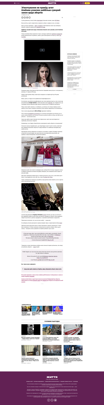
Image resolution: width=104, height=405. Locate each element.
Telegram (44, 280)
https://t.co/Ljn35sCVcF (42, 257)
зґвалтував (39, 20)
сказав (44, 214)
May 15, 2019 (51, 240)
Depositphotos (35, 87)
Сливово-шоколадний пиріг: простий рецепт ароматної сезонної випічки (73, 57)
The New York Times (27, 167)
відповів (50, 102)
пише (60, 223)
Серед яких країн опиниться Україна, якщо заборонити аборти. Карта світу (42, 269)
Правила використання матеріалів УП (52, 381)
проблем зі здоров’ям (57, 33)
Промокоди (75, 381)
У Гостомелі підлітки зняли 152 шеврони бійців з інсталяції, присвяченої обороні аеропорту (74, 68)
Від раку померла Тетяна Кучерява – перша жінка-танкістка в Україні (30, 338)
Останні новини (72, 54)
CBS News (57, 20)
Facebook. (32, 276)
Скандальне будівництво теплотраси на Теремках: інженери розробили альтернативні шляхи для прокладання (73, 85)
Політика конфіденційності (39, 381)
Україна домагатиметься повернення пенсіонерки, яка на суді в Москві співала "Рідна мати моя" (30, 360)
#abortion (50, 236)
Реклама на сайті (29, 381)
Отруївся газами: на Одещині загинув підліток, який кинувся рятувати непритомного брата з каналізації (74, 62)
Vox (34, 212)
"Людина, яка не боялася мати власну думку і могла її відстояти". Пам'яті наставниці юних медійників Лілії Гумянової (73, 360)
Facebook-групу (36, 280)
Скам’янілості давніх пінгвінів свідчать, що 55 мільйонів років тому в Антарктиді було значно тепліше (51, 360)
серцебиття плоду (40, 27)
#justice (55, 256)
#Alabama (57, 235)
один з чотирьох (39, 25)
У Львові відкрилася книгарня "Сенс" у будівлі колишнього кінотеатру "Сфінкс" (74, 74)
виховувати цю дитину (34, 113)
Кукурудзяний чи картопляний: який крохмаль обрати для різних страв (74, 79)
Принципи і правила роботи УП (66, 381)
